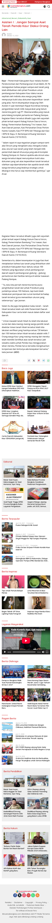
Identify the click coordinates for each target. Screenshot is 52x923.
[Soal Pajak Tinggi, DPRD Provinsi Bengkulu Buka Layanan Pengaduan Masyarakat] (14, 494)
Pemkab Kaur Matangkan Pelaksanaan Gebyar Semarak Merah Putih (37, 438)
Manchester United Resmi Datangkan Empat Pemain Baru (12, 706)
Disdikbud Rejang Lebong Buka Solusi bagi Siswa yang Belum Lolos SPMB (37, 813)
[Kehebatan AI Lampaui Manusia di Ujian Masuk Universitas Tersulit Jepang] (7, 737)
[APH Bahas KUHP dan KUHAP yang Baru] (14, 860)
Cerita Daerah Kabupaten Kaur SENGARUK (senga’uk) (13, 437)
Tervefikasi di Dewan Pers (26, 911)
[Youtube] (28, 895)
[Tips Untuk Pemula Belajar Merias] (13, 581)
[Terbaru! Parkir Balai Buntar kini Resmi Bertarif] (14, 838)
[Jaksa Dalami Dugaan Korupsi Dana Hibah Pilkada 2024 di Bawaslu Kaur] (37, 838)
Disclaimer (18, 902)
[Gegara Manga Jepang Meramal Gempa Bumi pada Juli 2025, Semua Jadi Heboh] (37, 494)
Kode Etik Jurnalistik (16, 905)
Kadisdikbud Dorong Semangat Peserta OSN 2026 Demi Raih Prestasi (13, 813)
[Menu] (3, 6)
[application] (26, 640)
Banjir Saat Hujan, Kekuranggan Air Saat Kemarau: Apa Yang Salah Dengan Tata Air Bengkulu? (13, 482)
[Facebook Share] (29, 360)
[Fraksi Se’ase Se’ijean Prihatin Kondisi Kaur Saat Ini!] (7, 549)
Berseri (14, 18)
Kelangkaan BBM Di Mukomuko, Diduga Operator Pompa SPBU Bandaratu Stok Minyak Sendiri (32, 559)
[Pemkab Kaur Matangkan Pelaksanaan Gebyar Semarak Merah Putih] (38, 427)
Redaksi (8, 902)
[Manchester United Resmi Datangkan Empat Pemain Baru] (13, 694)
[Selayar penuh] (47, 652)
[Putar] (5, 652)
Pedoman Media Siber (35, 905)
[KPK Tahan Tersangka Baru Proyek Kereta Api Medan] (37, 860)
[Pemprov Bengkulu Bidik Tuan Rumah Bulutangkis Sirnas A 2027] (13, 671)
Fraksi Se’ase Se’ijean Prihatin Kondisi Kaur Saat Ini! (33, 548)
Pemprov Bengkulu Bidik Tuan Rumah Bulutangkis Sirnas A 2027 (12, 682)
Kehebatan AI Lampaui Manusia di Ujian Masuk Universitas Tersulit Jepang (32, 737)
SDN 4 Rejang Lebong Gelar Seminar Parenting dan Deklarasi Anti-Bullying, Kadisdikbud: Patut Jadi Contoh (37, 791)
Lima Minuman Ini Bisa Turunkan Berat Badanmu (37, 592)
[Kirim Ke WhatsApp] (48, 360)
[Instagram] (24, 895)
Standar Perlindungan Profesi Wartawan (26, 908)
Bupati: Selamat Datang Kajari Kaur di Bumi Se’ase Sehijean (38, 413)
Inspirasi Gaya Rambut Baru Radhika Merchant (38, 612)
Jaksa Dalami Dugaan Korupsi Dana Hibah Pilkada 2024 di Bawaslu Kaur (37, 848)
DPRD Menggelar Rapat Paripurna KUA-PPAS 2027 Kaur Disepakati (37, 388)
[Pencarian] (48, 7)
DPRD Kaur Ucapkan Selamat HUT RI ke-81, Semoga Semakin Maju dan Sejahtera (13, 413)
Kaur (29, 18)
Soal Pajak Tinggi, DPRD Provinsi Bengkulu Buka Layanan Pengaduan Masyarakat (13, 504)
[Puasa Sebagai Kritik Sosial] (7, 527)
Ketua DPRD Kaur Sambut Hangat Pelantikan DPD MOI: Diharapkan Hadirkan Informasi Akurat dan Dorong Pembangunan (13, 388)
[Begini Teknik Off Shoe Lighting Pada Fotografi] (13, 602)
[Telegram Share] (43, 360)
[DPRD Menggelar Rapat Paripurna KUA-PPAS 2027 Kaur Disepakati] (38, 377)
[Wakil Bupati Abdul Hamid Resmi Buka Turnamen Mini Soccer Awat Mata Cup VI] (38, 694)
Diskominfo (22, 18)
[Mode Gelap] (44, 7)
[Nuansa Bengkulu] (18, 6)
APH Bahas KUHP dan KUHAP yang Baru (12, 869)
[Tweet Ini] (34, 360)
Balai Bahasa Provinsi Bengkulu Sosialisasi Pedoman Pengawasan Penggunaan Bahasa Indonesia (36, 482)
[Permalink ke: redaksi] (4, 34)
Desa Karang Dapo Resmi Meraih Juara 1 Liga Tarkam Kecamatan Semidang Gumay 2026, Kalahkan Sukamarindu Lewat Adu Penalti (38, 682)
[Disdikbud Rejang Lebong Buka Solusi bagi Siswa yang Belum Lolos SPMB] (37, 803)
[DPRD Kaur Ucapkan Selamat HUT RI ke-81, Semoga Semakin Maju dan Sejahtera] (13, 402)
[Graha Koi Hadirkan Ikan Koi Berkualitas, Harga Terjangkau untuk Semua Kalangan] (7, 760)
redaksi (9, 34)
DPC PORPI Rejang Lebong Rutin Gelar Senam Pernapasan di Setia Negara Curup (33, 748)
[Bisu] (43, 652)
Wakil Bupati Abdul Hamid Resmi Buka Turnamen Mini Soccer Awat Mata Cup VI (38, 706)
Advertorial (6, 18)
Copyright (29, 902)
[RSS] (37, 895)
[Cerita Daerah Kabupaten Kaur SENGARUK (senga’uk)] (13, 427)
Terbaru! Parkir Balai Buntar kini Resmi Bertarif (14, 847)
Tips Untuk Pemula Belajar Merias (12, 592)
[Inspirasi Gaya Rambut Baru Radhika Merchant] (38, 602)
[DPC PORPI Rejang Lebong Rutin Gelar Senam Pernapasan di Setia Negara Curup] (7, 749)
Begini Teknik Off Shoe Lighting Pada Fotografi (11, 612)
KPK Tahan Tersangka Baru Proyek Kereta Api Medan (36, 870)
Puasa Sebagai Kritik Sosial (27, 525)
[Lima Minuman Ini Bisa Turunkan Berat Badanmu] (38, 581)
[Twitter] (20, 895)
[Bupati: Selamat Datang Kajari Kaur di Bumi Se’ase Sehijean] (38, 402)
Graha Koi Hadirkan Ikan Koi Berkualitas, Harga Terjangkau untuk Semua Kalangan (33, 759)
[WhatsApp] (33, 895)
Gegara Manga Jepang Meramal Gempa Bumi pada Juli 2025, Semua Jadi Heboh (36, 504)
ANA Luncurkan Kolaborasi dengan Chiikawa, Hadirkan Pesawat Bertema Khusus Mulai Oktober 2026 (31, 726)
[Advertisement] (26, 205)
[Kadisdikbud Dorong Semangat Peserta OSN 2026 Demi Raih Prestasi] (14, 803)
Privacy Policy (41, 902)
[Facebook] (15, 895)
